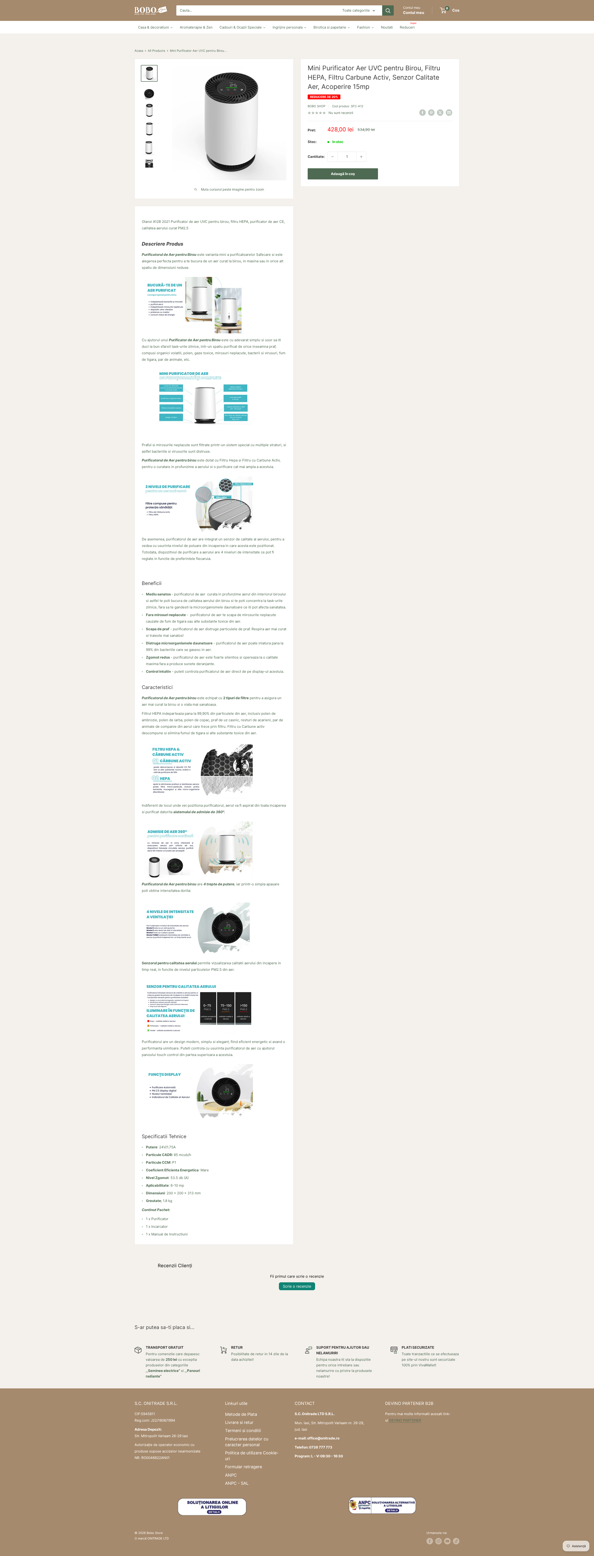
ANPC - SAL (237, 1483)
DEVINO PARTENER (405, 1420)
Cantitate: (316, 156)
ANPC (231, 1475)
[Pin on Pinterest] (431, 112)
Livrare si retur (239, 1422)
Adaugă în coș (343, 174)
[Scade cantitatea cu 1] (332, 157)
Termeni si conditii (243, 1430)
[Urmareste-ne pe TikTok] (456, 1541)
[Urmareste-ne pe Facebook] (429, 1541)
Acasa (139, 50)
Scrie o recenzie (297, 1286)
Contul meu (413, 12)
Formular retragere (243, 1466)
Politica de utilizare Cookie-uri (251, 1455)
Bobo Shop (316, 106)
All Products (156, 50)
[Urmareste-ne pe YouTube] (447, 1541)
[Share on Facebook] (422, 112)
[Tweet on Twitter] (440, 112)
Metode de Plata (241, 1414)
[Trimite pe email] (449, 112)
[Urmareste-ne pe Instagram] (438, 1541)
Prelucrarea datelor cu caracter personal (246, 1441)
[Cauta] (388, 10)
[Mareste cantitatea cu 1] (361, 157)
